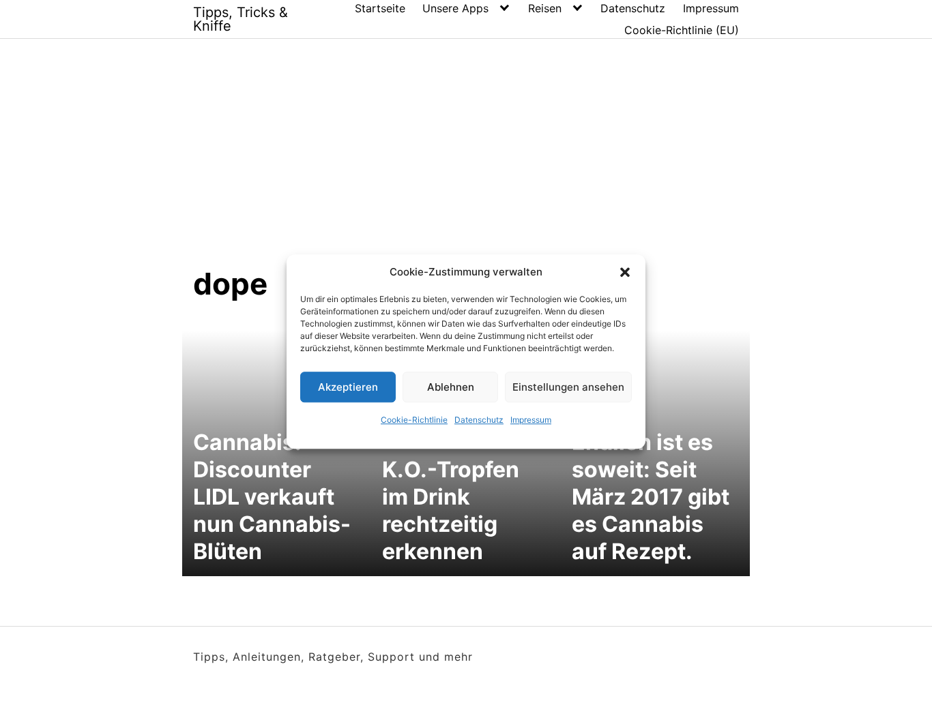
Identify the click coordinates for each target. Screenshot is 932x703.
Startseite (380, 8)
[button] (625, 272)
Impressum (530, 420)
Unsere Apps (455, 8)
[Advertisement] (466, 163)
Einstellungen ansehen (568, 386)
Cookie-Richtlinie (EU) (681, 30)
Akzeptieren (348, 386)
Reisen (545, 8)
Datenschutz (479, 420)
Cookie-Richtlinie (414, 420)
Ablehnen (450, 386)
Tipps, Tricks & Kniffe (240, 19)
